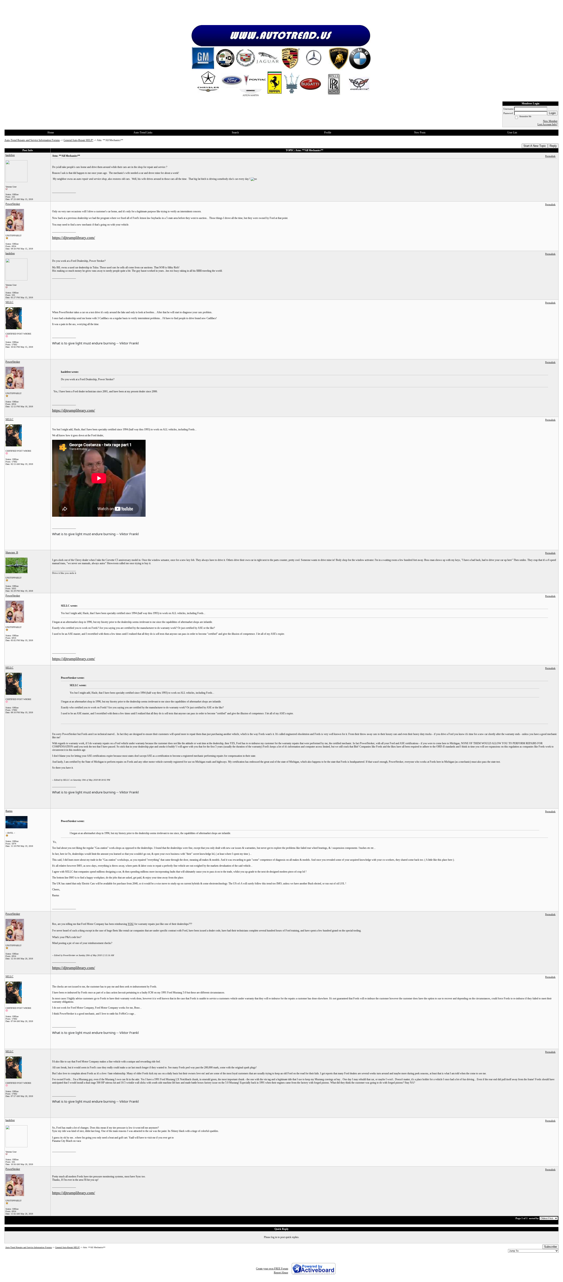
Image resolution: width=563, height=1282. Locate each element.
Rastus (9, 811)
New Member (550, 121)
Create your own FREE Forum (272, 1268)
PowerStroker (12, 203)
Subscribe (550, 1246)
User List (512, 132)
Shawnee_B (11, 552)
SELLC (9, 302)
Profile (327, 132)
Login (552, 113)
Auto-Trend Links (142, 132)
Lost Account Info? (547, 124)
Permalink (550, 156)
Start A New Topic (534, 145)
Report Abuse (281, 1272)
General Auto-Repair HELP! (78, 140)
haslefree (10, 155)
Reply (553, 145)
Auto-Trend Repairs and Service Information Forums (32, 140)
